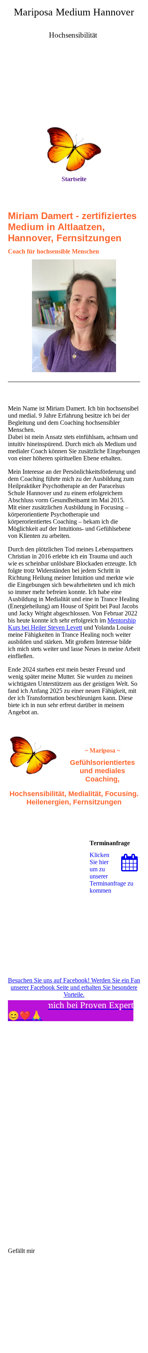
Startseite (74, 179)
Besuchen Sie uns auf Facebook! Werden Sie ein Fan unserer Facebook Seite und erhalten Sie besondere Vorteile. (74, 987)
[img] (74, 90)
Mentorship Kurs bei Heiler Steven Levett (72, 624)
